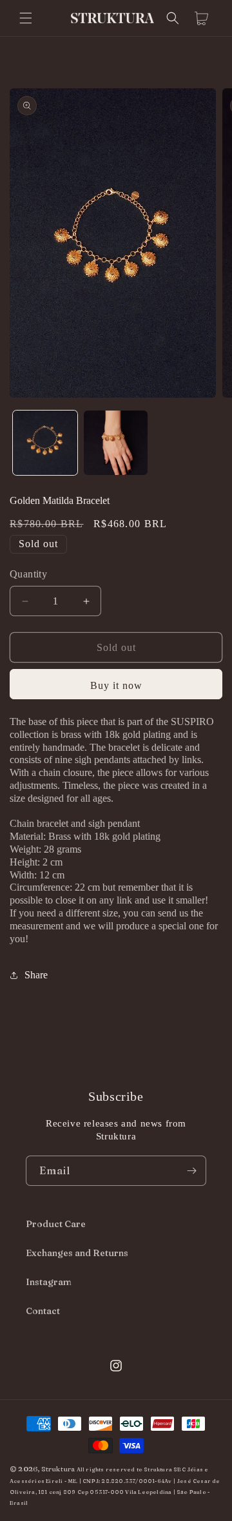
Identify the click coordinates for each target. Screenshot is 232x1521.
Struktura (58, 1468)
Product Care (56, 1224)
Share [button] (36, 974)
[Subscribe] (191, 1171)
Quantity (28, 573)
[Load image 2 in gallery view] (116, 443)
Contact (43, 1311)
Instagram (49, 1282)
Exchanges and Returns (77, 1253)
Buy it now (116, 685)
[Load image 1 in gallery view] (45, 443)
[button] (26, 18)
